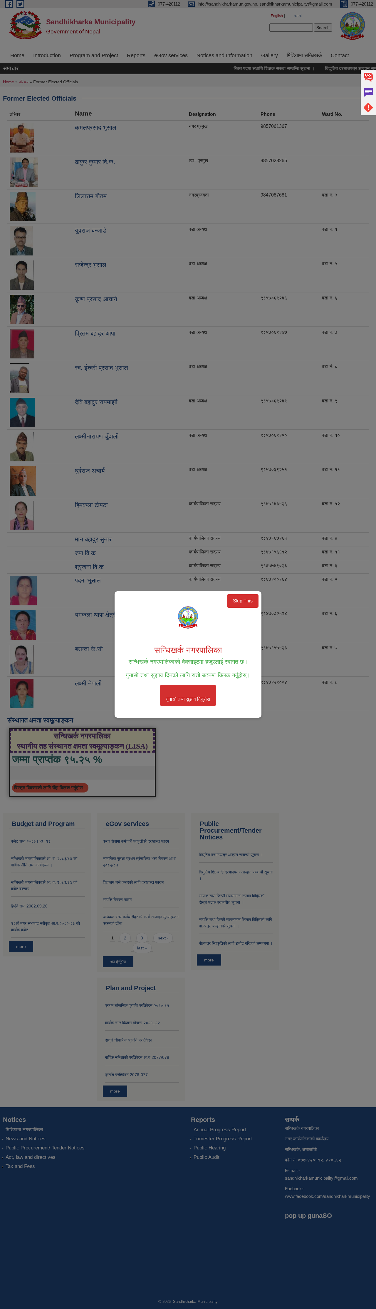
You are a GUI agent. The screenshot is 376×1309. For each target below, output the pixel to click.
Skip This (243, 600)
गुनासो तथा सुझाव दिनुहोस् (188, 699)
